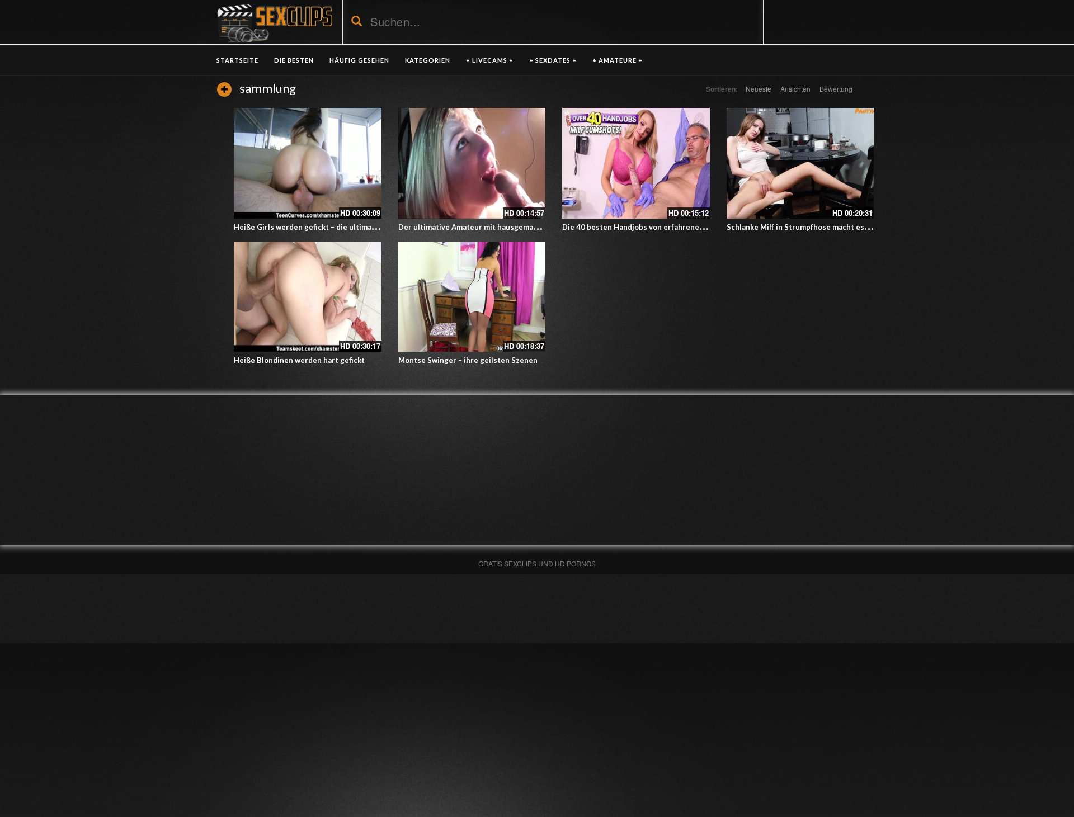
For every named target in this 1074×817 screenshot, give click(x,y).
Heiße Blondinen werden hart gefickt (299, 360)
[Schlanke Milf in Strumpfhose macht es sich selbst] (800, 163)
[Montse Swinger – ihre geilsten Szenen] (472, 297)
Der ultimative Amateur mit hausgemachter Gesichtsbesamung (510, 227)
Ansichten (795, 88)
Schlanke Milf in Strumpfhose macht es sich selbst (816, 227)
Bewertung (835, 88)
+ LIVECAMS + (490, 60)
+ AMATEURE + (617, 60)
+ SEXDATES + (553, 60)
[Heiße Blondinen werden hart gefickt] (307, 297)
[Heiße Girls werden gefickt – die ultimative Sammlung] (307, 163)
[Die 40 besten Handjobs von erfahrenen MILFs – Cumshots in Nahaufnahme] (636, 163)
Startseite (237, 60)
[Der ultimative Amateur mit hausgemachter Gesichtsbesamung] (472, 163)
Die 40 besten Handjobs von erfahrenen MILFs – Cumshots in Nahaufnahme (695, 227)
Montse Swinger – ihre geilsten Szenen (468, 360)
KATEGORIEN (427, 60)
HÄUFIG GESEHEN (359, 60)
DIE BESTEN (294, 60)
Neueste (758, 88)
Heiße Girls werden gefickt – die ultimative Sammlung (328, 227)
